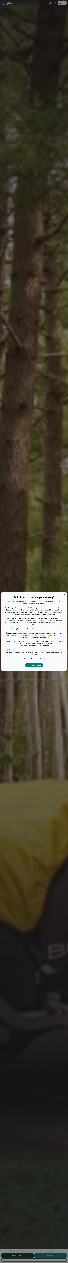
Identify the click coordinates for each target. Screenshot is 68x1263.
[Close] (64, 594)
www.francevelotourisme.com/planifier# (34, 646)
